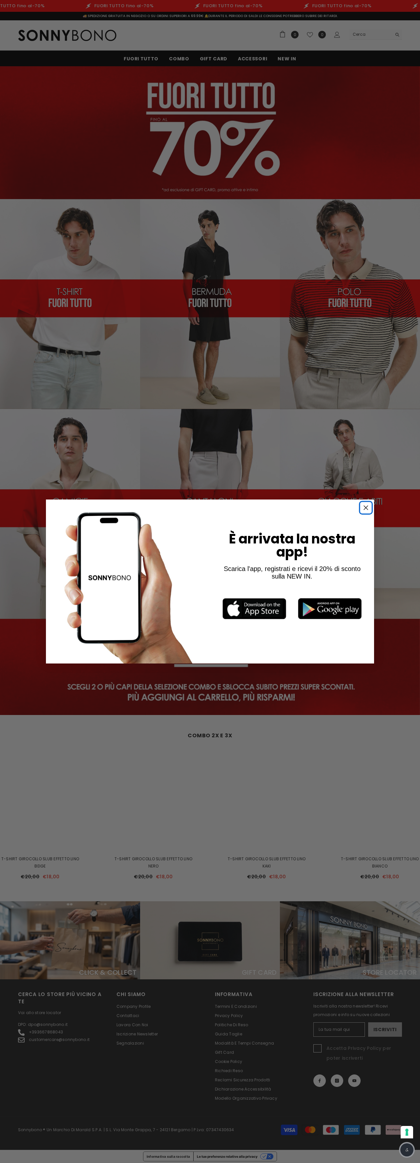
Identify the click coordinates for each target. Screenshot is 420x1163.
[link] (254, 608)
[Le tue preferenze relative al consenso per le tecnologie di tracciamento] (407, 1132)
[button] (407, 1150)
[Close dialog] (366, 508)
